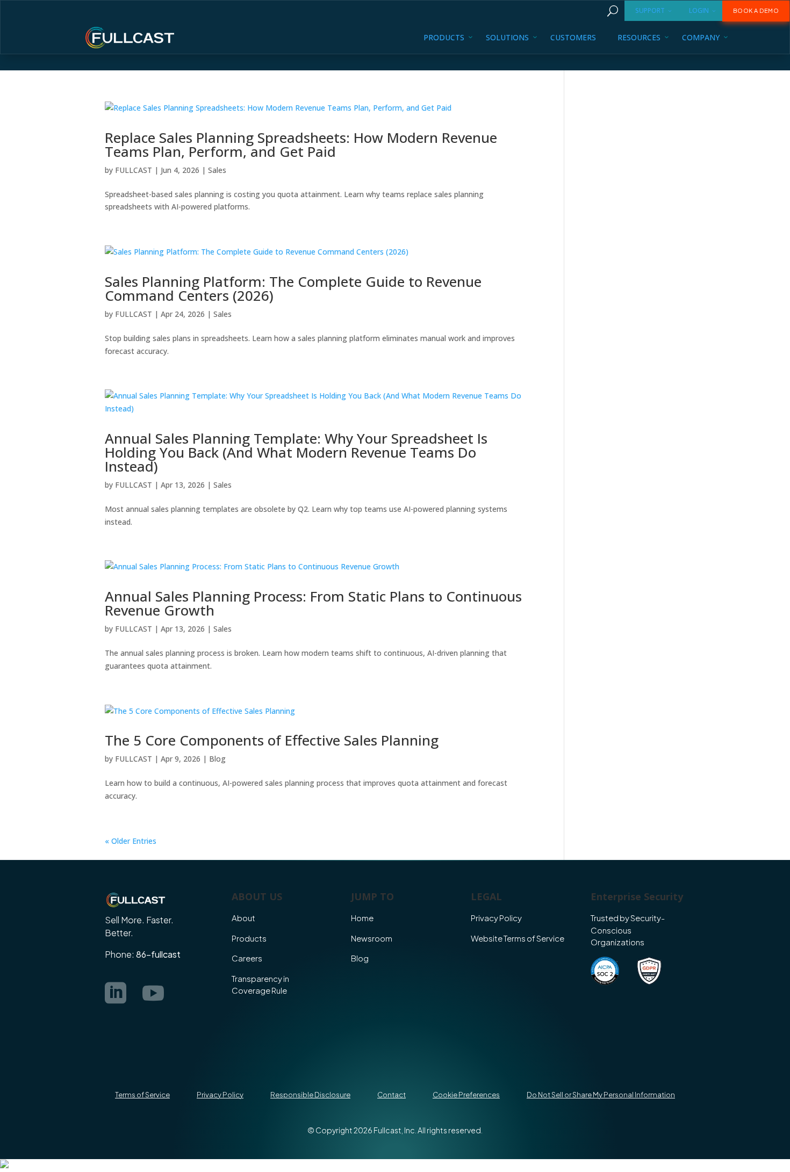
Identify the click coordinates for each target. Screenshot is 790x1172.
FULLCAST (133, 170)
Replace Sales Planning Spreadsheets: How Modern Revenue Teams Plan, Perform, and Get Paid (301, 144)
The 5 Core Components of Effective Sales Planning (272, 740)
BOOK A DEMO (756, 10)
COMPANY (701, 37)
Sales (217, 170)
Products (443, 37)
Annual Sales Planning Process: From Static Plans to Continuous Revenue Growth (313, 603)
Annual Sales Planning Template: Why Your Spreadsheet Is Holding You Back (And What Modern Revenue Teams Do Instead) (296, 452)
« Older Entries (130, 841)
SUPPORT (650, 10)
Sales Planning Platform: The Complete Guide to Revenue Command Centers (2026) (293, 288)
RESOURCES (638, 37)
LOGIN (699, 10)
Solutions (507, 37)
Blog (217, 759)
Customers (573, 37)
